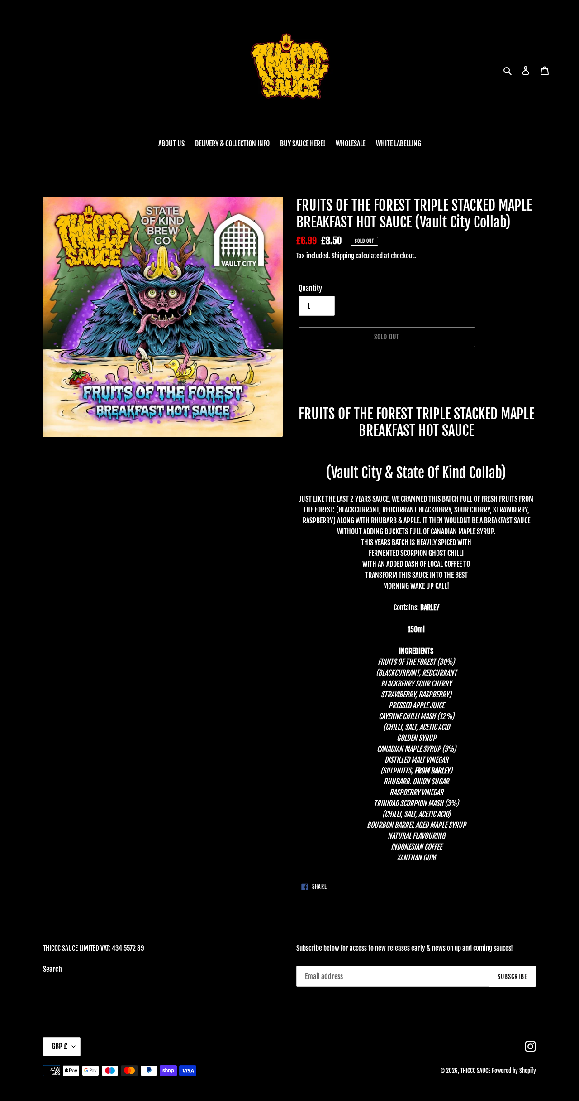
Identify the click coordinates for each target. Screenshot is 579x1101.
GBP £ (59, 1046)
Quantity (310, 288)
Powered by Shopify (514, 1070)
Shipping (343, 255)
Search (52, 969)
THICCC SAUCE (475, 1070)
